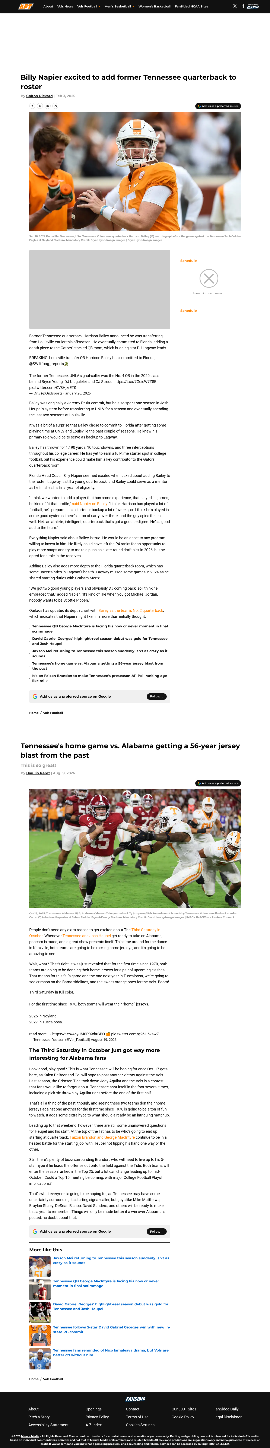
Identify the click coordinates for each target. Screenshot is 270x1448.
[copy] (55, 106)
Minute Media (30, 1436)
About (48, 6)
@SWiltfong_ (40, 363)
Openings (94, 1409)
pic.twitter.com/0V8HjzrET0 (52, 387)
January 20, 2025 (77, 393)
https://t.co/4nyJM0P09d (73, 1034)
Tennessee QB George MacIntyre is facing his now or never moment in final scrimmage (100, 628)
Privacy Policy (97, 1417)
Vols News (65, 6)
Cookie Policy (183, 1417)
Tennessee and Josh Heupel (87, 936)
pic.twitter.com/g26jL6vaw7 (135, 1034)
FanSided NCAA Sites (191, 6)
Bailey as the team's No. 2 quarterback (130, 610)
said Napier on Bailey (89, 503)
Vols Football (53, 713)
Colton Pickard (39, 96)
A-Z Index (94, 1425)
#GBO (100, 1034)
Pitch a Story (39, 1417)
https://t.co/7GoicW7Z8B (135, 381)
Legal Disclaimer (227, 1417)
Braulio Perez (38, 773)
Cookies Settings (140, 1425)
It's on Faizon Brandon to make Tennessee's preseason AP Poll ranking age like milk (99, 678)
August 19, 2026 (104, 1039)
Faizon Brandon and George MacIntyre (102, 1137)
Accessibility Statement (48, 1425)
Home (34, 713)
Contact (132, 1409)
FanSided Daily (226, 1409)
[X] (235, 6)
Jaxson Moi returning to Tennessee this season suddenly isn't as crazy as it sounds (100, 653)
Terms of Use (137, 1417)
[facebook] (243, 6)
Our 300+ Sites (184, 1409)
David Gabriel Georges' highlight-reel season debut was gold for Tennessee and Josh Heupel (100, 641)
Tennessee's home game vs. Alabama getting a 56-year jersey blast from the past (97, 666)
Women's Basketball (155, 6)
